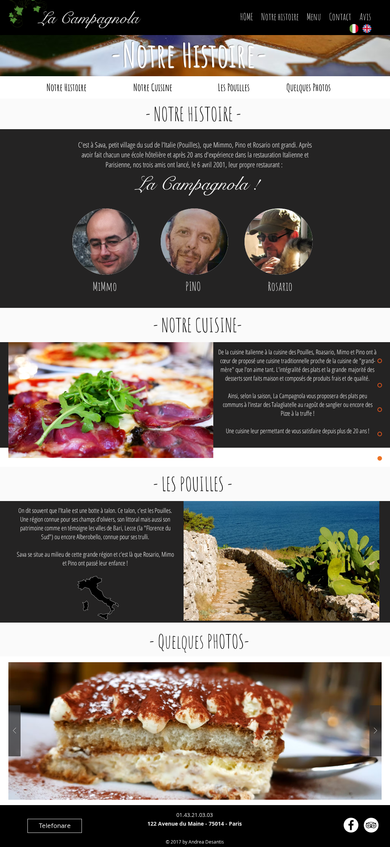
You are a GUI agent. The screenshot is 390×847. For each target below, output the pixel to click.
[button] (195, 731)
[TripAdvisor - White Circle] (371, 825)
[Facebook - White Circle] (351, 825)
